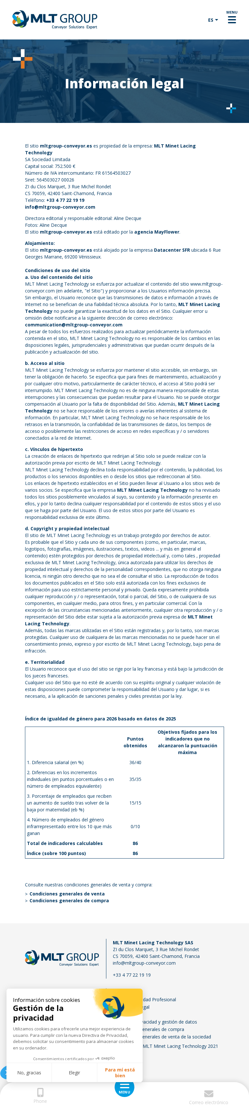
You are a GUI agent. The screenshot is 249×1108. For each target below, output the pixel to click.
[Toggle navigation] (232, 19)
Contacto (122, 992)
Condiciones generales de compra (148, 1029)
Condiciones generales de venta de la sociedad (162, 1037)
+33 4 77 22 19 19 (65, 200)
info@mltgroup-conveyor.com (144, 963)
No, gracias (29, 1073)
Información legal (131, 1007)
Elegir (74, 1073)
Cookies (121, 1014)
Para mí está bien (120, 1073)
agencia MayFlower (156, 232)
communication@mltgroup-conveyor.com (74, 325)
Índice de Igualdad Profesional (144, 999)
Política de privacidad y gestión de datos (155, 1022)
